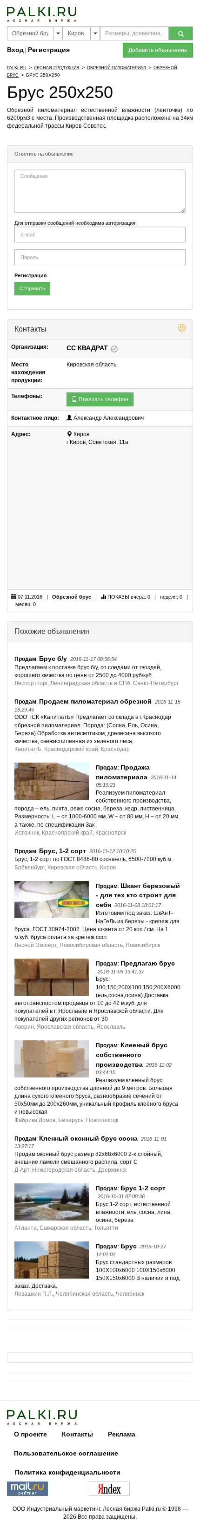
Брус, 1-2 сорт (62, 851)
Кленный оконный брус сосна (88, 1138)
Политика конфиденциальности (67, 1472)
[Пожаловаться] (182, 329)
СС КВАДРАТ (88, 348)
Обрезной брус (71, 597)
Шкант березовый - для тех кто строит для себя (138, 895)
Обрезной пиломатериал (116, 67)
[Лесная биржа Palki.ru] (41, 14)
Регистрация (49, 49)
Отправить (32, 288)
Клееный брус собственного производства (131, 1054)
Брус (128, 1246)
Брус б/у (53, 658)
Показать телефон (102, 399)
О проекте (30, 1434)
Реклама (121, 1434)
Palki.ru (17, 67)
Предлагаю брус (147, 963)
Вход (15, 49)
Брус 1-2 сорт (143, 1188)
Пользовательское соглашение (66, 1453)
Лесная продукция (57, 67)
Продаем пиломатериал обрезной (95, 701)
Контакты (77, 1434)
